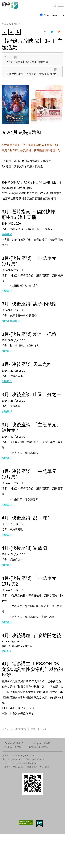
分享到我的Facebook (45, 32)
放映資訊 (13, 24)
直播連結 (7, 234)
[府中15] (20, 5)
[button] (58, 5)
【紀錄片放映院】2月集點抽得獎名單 (26, 59)
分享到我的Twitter (52, 32)
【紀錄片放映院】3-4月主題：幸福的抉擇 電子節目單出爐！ (32, 71)
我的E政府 (39, 823)
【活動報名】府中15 (38, 747)
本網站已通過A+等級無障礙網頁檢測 (26, 822)
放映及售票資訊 (11, 321)
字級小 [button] (5, 32)
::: (1, 14)
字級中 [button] (11, 32)
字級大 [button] (18, 32)
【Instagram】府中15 (40, 743)
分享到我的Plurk (59, 32)
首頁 (4, 24)
